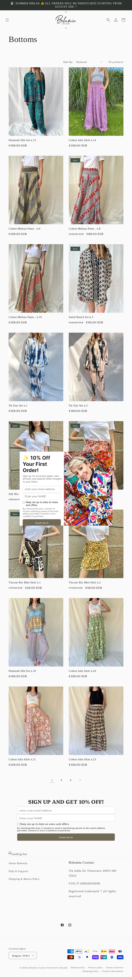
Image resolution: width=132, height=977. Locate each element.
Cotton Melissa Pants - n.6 (24, 228)
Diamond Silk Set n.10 (22, 670)
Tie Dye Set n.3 (78, 405)
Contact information (112, 971)
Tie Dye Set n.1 (18, 405)
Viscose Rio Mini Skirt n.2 (85, 582)
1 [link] (52, 780)
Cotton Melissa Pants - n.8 (85, 228)
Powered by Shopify (57, 967)
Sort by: (68, 62)
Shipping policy (90, 971)
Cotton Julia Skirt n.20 (82, 670)
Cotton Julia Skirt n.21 (22, 759)
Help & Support (18, 871)
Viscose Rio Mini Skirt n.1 (25, 582)
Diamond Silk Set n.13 (22, 140)
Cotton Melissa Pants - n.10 (25, 317)
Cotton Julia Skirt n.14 (82, 140)
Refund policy (78, 967)
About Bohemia (18, 863)
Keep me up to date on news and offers (44, 823)
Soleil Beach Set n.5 (81, 317)
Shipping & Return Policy (24, 878)
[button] (7, 20)
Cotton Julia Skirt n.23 (82, 759)
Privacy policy (95, 967)
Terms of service (114, 967)
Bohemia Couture (37, 967)
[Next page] (80, 780)
